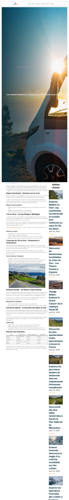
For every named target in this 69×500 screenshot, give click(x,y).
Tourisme (33, 3)
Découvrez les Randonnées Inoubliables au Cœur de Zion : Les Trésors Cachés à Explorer (55, 260)
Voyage (29, 3)
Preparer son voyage (45, 3)
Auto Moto (52, 3)
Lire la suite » (52, 234)
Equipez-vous (38, 3)
